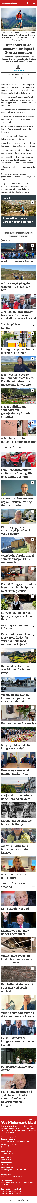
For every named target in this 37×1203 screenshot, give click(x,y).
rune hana (9, 233)
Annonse (4, 1164)
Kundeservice (6, 1162)
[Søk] (28, 3)
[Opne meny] (34, 3)
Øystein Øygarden (8, 1147)
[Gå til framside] (9, 3)
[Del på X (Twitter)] (18, 78)
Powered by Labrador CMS (18, 1200)
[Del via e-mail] (21, 78)
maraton (13, 236)
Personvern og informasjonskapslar (15, 1141)
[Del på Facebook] (15, 78)
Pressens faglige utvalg (10, 1137)
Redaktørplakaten (8, 1139)
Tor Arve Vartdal (7, 1153)
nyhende (23, 236)
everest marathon (24, 233)
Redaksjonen (6, 1160)
